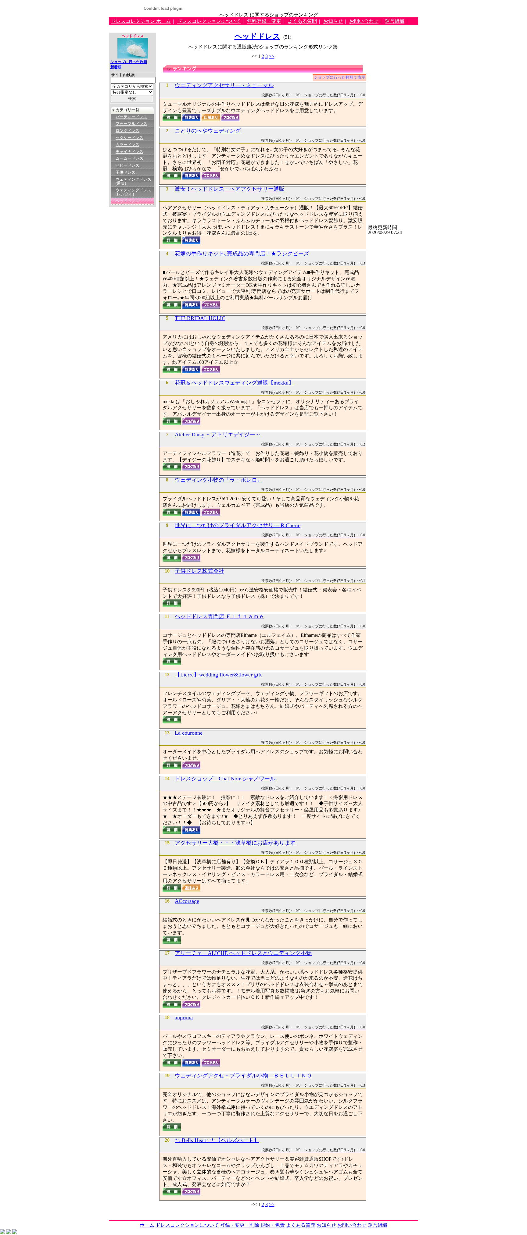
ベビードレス (127, 165)
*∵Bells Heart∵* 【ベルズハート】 (217, 1140)
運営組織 (394, 21)
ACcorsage (187, 901)
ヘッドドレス (127, 201)
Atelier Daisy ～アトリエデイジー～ (218, 435)
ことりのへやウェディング (208, 131)
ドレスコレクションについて (209, 21)
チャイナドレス (129, 152)
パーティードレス (131, 117)
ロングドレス (127, 131)
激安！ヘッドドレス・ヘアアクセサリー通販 (230, 189)
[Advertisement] (220, 27)
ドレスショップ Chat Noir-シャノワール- (226, 779)
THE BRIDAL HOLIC (200, 318)
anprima (184, 1017)
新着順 (115, 67)
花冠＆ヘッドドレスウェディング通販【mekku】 (234, 383)
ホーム (147, 1225)
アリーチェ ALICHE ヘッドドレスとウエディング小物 (243, 953)
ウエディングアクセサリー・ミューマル (224, 85)
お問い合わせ (363, 21)
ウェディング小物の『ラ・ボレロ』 (219, 480)
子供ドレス (125, 172)
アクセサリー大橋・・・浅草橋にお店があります (235, 843)
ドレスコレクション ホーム (141, 21)
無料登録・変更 (264, 21)
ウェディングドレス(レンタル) (133, 192)
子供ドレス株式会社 (199, 571)
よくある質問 (302, 21)
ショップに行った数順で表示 (339, 77)
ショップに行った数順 (128, 62)
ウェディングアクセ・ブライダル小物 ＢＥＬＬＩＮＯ (243, 1076)
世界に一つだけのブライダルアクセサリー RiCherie (237, 525)
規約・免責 (272, 1225)
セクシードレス (129, 138)
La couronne (189, 733)
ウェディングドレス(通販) (133, 181)
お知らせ (333, 21)
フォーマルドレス (131, 124)
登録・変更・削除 (239, 1225)
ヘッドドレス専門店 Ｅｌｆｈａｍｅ (219, 616)
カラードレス (127, 145)
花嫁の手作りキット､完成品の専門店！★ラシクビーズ (242, 254)
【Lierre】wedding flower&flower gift (218, 675)
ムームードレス (129, 158)
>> (271, 56)
